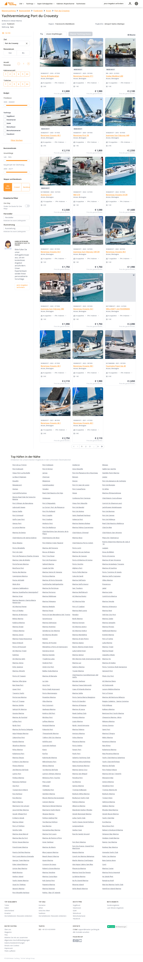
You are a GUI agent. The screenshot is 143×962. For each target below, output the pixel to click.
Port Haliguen (47, 465)
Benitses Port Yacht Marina (113, 713)
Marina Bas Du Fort (20, 838)
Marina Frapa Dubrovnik (81, 685)
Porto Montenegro (49, 693)
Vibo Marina (47, 701)
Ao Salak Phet (107, 876)
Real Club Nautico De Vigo (52, 493)
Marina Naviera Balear (81, 523)
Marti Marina (18, 802)
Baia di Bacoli (18, 643)
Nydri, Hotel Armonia (80, 725)
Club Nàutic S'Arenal (80, 533)
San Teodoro (77, 588)
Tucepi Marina (78, 671)
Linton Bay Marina (20, 868)
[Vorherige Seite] (78, 446)
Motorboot (11, 127)
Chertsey (45, 477)
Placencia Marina (79, 868)
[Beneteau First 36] (88, 111)
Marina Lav (76, 663)
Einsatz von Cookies (11, 945)
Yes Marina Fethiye (49, 822)
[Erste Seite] (74, 446)
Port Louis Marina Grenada (23, 856)
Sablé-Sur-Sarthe (109, 469)
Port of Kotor (107, 693)
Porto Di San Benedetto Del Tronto (56, 615)
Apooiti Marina (18, 888)
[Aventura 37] (55, 171)
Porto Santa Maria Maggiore (83, 697)
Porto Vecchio (77, 564)
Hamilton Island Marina (111, 888)
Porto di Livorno (108, 556)
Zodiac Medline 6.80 (114, 76)
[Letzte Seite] (102, 446)
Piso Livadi (46, 782)
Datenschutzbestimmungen (14, 943)
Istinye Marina (108, 782)
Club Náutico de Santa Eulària (24, 538)
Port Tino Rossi (48, 556)
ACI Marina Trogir (20, 651)
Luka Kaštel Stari (79, 651)
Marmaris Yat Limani (21, 806)
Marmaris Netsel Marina (52, 806)
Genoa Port (17, 523)
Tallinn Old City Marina (51, 737)
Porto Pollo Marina (79, 572)
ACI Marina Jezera (79, 627)
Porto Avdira (77, 745)
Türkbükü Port (48, 790)
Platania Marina (78, 741)
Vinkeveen (46, 498)
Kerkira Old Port (48, 713)
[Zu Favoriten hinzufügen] (68, 40)
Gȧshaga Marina (48, 709)
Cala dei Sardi (77, 576)
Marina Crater (108, 868)
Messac (105, 465)
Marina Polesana (49, 601)
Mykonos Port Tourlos (51, 778)
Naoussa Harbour (19, 782)
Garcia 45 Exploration (50, 76)
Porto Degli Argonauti (51, 689)
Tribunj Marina (18, 631)
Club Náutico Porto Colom (82, 543)
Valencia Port (77, 519)
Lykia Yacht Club (78, 818)
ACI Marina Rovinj (79, 596)
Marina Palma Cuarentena (82, 527)
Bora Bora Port (108, 826)
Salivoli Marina (48, 564)
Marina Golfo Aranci (80, 584)
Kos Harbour (17, 794)
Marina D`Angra (108, 733)
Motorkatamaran (14, 130)
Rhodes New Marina (110, 810)
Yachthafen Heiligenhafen (52, 584)
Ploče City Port (108, 676)
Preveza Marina (78, 717)
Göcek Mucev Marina (110, 814)
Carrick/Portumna (20, 493)
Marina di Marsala (49, 676)
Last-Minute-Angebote (115, 908)
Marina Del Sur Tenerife (111, 774)
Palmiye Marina (78, 802)
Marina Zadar (107, 619)
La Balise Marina (78, 876)
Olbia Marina (107, 580)
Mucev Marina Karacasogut (53, 798)
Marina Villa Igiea (19, 681)
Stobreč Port (47, 663)
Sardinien (42, 913)
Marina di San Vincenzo (111, 560)
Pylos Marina (18, 749)
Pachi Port (76, 754)
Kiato (44, 749)
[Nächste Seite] (98, 446)
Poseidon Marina (49, 697)
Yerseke (45, 489)
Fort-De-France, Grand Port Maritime (83, 847)
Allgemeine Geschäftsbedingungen (17, 940)
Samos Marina (78, 786)
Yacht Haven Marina (20, 880)
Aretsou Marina (78, 733)
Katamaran (11, 120)
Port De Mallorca (49, 527)
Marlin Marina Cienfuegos (82, 860)
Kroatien (7, 913)
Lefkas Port (17, 721)
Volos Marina (77, 737)
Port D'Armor (47, 469)
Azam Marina (47, 860)
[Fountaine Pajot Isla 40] (120, 344)
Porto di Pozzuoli (19, 647)
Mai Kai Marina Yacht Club (112, 884)
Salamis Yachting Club (81, 758)
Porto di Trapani (19, 676)
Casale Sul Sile (48, 568)
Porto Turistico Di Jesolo (112, 572)
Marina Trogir (107, 647)
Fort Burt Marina (79, 842)
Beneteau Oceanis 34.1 (51, 252)
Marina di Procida (49, 643)
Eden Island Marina (20, 864)
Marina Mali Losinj (79, 610)
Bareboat (27, 187)
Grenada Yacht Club (110, 852)
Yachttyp (30, 4)
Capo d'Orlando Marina (81, 689)
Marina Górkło (18, 705)
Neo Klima (106, 745)
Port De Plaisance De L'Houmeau (85, 473)
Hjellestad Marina (109, 631)
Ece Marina (106, 822)
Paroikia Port (77, 778)
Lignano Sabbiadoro (20, 588)
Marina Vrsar (18, 596)
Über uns (7, 929)
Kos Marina (17, 798)
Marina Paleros (78, 729)
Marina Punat (47, 610)
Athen (41, 908)
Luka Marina (107, 643)
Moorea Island (78, 884)
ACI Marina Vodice (79, 631)
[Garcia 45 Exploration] (55, 52)
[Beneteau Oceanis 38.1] (120, 230)
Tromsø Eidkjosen (79, 790)
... (94, 446)
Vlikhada (45, 786)
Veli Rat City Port (109, 615)
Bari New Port (18, 685)
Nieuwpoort (17, 485)
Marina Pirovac (108, 627)
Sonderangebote (113, 905)
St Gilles (105, 489)
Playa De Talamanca (110, 538)
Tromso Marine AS (109, 790)
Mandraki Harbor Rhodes (82, 810)
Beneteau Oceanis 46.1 (51, 423)
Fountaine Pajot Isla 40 (116, 366)
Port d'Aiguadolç (49, 503)
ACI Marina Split (19, 659)
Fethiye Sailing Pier (49, 818)
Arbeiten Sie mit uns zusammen (16, 937)
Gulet (9, 123)
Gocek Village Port (20, 814)
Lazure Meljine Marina (111, 689)
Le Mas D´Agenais (19, 477)
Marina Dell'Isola (79, 580)
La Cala (45, 681)
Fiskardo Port (47, 729)
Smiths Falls (17, 830)
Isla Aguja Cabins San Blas (82, 864)
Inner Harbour (48, 842)
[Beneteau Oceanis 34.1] (55, 230)
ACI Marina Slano (109, 681)
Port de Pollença (108, 519)
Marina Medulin (48, 606)
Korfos (45, 754)
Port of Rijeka (18, 610)
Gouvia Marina (18, 713)
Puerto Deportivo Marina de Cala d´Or (116, 543)
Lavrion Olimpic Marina (51, 774)
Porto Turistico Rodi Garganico (114, 667)
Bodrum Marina (108, 794)
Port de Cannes (108, 515)
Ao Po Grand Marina (80, 880)
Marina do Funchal (20, 717)
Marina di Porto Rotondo (52, 580)
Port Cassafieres (78, 489)
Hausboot (10, 134)
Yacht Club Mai (108, 818)
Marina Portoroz (49, 592)
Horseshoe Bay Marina (51, 830)
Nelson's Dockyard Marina (112, 830)
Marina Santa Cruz (79, 770)
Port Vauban (47, 519)
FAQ (6, 935)
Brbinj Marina (18, 619)
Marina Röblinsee (49, 596)
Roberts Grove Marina (51, 868)
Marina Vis (106, 659)
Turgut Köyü (107, 798)
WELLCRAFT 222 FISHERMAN (118, 309)
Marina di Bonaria (109, 606)
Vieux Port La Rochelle (21, 473)
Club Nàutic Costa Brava (112, 498)
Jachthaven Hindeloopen (112, 507)
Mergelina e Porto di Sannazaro (55, 647)
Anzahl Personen (7, 63)
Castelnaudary (48, 485)
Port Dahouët (18, 469)
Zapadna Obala (108, 655)
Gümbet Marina (48, 794)
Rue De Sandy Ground (80, 834)
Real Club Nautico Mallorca (113, 523)
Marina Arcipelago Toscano (113, 564)
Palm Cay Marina (109, 856)
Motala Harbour (78, 681)
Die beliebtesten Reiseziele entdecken (18, 916)
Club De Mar (107, 527)
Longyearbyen (78, 826)
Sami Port (106, 729)
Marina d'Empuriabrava (111, 493)
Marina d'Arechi (19, 671)
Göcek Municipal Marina (81, 814)
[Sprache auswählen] (136, 3)
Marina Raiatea (48, 888)
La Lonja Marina (19, 527)
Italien (6, 908)
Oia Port (16, 786)
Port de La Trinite (19, 465)
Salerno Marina (78, 667)
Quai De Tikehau (19, 884)
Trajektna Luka (48, 659)
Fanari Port (76, 749)
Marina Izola (107, 592)
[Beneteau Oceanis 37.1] (88, 52)
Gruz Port (46, 685)
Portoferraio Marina (21, 564)
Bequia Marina (78, 852)
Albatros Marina (78, 806)
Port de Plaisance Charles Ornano (26, 556)
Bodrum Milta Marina (80, 794)
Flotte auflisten (10, 951)
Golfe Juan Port (19, 519)
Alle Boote (7, 187)
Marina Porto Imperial (111, 872)
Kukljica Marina (19, 623)
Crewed (17, 187)
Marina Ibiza (77, 538)
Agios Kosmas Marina (80, 766)
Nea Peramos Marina (110, 754)
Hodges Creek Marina (110, 838)
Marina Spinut (78, 655)
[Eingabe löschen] (26, 43)
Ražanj (45, 639)
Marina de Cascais (79, 556)
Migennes (46, 481)
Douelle (15, 481)
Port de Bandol (78, 507)
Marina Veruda (108, 601)
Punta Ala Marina (19, 572)
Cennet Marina (48, 802)
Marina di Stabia (109, 663)
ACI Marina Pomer (20, 606)
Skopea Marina (48, 814)
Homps (15, 489)
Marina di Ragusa (79, 705)
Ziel (21, 4)
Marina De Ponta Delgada (23, 729)
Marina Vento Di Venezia (52, 572)
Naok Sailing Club (79, 713)
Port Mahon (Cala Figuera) (52, 543)
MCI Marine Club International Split (86, 659)
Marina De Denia (19, 533)
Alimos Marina (48, 766)
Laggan (105, 548)
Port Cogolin (47, 515)
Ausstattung (9, 224)
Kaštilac (16, 655)
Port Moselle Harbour (21, 892)
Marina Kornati (78, 623)
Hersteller (8, 214)
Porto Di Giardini (79, 701)
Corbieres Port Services (81, 498)
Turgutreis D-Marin (20, 790)
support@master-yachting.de (86, 929)
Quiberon (76, 465)
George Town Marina (21, 860)
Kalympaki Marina (49, 758)
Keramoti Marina (109, 741)
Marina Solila (77, 693)
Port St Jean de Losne (80, 485)
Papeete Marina (48, 884)
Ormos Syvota (108, 725)
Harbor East (77, 830)
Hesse (74, 493)
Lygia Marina (77, 721)
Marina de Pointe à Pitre (52, 838)
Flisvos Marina (18, 766)
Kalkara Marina (108, 709)
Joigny (104, 477)
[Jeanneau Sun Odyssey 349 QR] (88, 230)
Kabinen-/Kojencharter (65, 4)
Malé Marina (17, 872)
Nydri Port (17, 725)
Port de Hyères (78, 511)
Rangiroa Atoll (108, 880)
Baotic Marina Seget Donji (82, 647)
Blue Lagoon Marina (50, 852)
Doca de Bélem (108, 552)
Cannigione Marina (20, 576)
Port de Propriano (49, 560)
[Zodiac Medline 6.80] (120, 52)
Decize (75, 481)
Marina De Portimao (50, 588)
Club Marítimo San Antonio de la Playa (55, 532)
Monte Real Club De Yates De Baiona (24, 498)
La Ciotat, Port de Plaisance (53, 507)
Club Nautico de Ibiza (50, 538)
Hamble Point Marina (110, 473)
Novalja (75, 615)
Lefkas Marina (48, 721)
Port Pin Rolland (48, 511)
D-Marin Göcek (18, 818)
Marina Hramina (48, 627)
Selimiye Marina (108, 802)
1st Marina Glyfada (50, 770)
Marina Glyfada (108, 766)
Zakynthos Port (19, 737)
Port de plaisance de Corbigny (114, 481)
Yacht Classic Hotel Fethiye (83, 822)
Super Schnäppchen (45, 4)
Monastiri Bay (107, 778)
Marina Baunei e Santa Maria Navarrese (24, 601)
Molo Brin (16, 584)
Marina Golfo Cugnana (111, 576)
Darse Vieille (17, 511)
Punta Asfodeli (18, 580)
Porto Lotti (76, 548)
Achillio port (47, 741)
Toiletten (7, 80)
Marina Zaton (18, 635)
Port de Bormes (108, 511)
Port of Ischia (107, 639)
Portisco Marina (48, 576)
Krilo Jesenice (18, 667)
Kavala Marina (18, 741)
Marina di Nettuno (20, 615)
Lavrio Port (17, 774)
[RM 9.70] (88, 171)
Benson (75, 477)
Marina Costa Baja (49, 876)
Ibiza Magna (17, 543)
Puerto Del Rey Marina (21, 852)
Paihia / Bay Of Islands (51, 892)
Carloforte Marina (109, 596)
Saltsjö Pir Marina (20, 709)
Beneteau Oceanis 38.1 (116, 252)
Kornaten (42, 905)
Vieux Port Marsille (79, 503)
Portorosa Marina (20, 697)
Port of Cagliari (78, 606)
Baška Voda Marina (50, 671)
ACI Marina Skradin (50, 635)
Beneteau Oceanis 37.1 (83, 76)
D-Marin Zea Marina (20, 762)
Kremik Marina (108, 635)
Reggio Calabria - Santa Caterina (115, 701)
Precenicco (106, 584)
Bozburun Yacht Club (80, 798)
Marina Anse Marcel (20, 834)
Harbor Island (18, 876)
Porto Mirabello (19, 548)
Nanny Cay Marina (109, 842)
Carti (104, 864)
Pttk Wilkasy (107, 705)
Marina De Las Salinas (81, 552)
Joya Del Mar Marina (21, 810)
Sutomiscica (47, 619)
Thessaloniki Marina (50, 733)
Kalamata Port (18, 754)
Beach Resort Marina (50, 856)
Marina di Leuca (78, 709)
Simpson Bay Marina (110, 834)
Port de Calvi (17, 552)
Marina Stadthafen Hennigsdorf (25, 592)
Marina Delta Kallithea (81, 762)
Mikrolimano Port (49, 762)
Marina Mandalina (79, 635)
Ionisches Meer (44, 910)
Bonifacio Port (18, 568)
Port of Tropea (18, 701)
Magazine (8, 932)
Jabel (104, 588)
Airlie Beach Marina (80, 888)
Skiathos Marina (19, 745)
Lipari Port (17, 689)
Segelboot (11, 116)
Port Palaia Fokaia (109, 770)
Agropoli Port (107, 671)
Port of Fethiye (18, 826)
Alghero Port (77, 568)
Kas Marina (46, 826)
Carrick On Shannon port (112, 503)
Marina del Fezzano (50, 548)
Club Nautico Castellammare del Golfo (85, 676)
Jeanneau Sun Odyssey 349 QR (86, 252)
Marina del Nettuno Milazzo (113, 697)
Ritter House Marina (21, 842)
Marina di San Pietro (80, 639)
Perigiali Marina (48, 725)
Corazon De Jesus (49, 864)
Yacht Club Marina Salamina (113, 758)
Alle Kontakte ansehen (81, 932)
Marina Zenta (18, 663)
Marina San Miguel (79, 774)
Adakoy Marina (108, 806)
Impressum (8, 948)
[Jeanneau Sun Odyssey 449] (120, 111)
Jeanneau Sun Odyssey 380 (52, 309)
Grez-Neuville (77, 469)
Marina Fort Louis (49, 834)
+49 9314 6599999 (47, 929)
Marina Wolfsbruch (80, 592)
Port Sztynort (47, 705)
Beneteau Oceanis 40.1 (51, 135)
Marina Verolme (48, 872)
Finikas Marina (18, 778)
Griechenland (9, 910)
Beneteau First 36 (81, 135)
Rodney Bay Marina (110, 847)
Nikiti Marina (107, 737)
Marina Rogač (107, 651)
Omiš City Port (48, 667)
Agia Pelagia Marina (20, 733)
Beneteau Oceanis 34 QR (116, 195)
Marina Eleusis (18, 758)
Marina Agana (78, 643)
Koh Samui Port (48, 880)
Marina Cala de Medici (21, 560)
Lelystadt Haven (19, 507)
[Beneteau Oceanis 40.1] (55, 111)
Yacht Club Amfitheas (111, 762)
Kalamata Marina (109, 749)
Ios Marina (76, 782)
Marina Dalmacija (49, 623)
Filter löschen (17, 140)
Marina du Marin (49, 847)
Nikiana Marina (108, 721)
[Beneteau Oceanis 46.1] (55, 401)
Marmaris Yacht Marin (51, 810)
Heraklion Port (108, 786)
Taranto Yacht (18, 693)
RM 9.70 (76, 195)
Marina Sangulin (108, 623)
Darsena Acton (48, 651)
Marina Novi (107, 610)
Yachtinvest (80, 4)
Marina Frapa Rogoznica (22, 639)
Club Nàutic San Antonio (112, 533)
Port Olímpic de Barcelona (23, 503)
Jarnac (45, 473)
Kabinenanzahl (9, 70)
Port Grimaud (18, 515)
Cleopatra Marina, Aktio (111, 717)
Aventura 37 (46, 195)
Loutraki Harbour (49, 745)
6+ (27, 74)
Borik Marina (77, 619)
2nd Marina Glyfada (20, 770)
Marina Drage (18, 627)
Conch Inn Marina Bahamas (83, 856)
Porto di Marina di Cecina (82, 560)
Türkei (6, 905)
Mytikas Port (47, 717)
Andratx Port (47, 523)
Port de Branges (108, 485)
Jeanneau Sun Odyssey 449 (117, 135)
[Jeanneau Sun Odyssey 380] (55, 287)
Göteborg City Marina (51, 631)
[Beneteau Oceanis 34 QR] (120, 171)
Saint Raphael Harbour (81, 515)
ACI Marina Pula (78, 601)
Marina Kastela (48, 655)
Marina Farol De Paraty (81, 872)
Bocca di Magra (48, 552)
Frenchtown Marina (20, 847)
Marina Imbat (18, 822)
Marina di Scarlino (109, 568)
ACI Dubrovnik (107, 685)
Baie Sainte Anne (109, 860)
